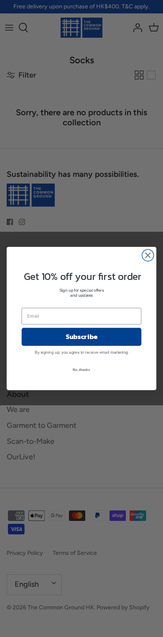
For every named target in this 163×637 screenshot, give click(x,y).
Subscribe (81, 336)
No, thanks (81, 369)
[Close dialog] (148, 255)
